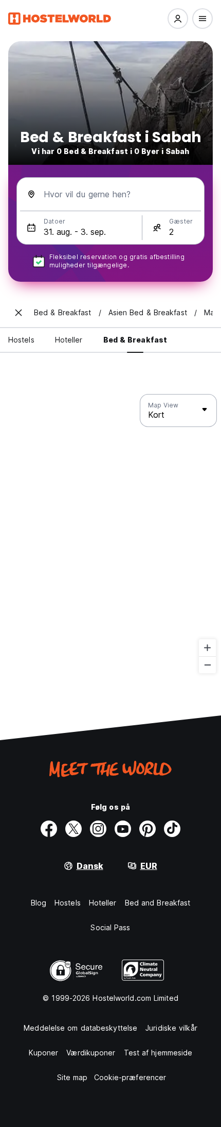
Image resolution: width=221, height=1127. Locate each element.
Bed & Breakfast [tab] (135, 339)
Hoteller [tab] (69, 339)
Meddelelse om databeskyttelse (80, 1027)
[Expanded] (18, 312)
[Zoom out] (207, 664)
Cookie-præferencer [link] (130, 1077)
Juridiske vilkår (171, 1027)
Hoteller (103, 902)
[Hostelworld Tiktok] (172, 829)
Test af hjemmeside (158, 1052)
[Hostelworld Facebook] (49, 829)
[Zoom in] (207, 647)
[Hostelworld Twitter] (73, 829)
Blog (38, 902)
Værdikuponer (90, 1052)
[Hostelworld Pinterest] (147, 829)
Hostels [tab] (21, 339)
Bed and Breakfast (158, 902)
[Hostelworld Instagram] (98, 829)
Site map (72, 1077)
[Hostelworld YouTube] (123, 829)
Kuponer (44, 1052)
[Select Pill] (178, 18)
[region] (110, 534)
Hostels (67, 902)
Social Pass (110, 927)
